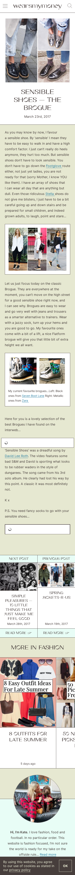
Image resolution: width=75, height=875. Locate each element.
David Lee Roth (16, 456)
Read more (48, 854)
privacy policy (20, 870)
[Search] (69, 6)
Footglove (54, 166)
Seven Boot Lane (33, 395)
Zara (25, 400)
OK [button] (65, 866)
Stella (50, 194)
